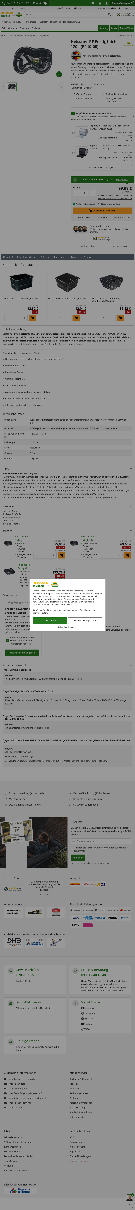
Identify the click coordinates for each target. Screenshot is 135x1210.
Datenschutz (62, 627)
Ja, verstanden (50, 620)
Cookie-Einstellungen (82, 610)
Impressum (72, 627)
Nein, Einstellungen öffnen (85, 620)
